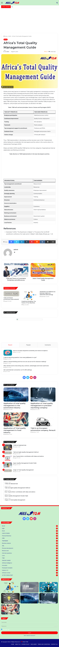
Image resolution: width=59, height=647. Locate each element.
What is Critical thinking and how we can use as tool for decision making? (25, 361)
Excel (3, 530)
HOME (12, 644)
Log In (29, 632)
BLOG (10, 36)
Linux (3, 555)
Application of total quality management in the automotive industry (15, 405)
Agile (3, 528)
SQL (3, 545)
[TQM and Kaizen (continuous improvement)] (11, 293)
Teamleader (5, 540)
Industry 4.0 (5, 570)
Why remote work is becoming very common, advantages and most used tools (26, 365)
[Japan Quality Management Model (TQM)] (8, 465)
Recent (10, 345)
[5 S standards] (48, 587)
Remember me (5, 629)
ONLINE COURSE (6, 560)
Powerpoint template (7, 567)
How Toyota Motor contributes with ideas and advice (28, 456)
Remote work (5, 550)
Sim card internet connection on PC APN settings (18, 370)
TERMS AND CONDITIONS (44, 644)
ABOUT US (17, 644)
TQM (3, 558)
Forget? (55, 626)
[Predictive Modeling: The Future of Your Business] (29, 295)
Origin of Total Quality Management (23, 470)
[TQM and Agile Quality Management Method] (8, 452)
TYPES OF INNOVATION (19, 445)
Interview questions (7, 553)
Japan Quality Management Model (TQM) (24, 463)
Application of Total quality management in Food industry (25, 6)
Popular (28, 345)
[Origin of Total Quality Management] (8, 470)
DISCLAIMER (34, 644)
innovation (4, 565)
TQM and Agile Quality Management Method (25, 452)
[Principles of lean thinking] (29, 587)
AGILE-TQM (25, 641)
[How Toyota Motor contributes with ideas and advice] (8, 458)
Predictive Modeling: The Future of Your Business (29, 302)
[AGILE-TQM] (12, 2)
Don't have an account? (29, 635)
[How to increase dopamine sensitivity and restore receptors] (8, 353)
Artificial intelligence (7, 563)
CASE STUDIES (6, 533)
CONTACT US (54, 644)
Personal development (7, 548)
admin (7, 51)
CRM (3, 538)
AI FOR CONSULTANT (7, 575)
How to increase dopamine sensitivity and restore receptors (30, 350)
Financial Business (6, 535)
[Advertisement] (29, 21)
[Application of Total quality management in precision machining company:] (43, 395)
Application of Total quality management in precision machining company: (42, 405)
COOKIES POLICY (25, 644)
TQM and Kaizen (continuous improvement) (11, 298)
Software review (6, 572)
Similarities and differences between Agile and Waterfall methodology (47, 293)
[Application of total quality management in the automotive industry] (16, 395)
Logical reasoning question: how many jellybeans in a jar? (20, 357)
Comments (48, 345)
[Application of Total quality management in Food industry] (16, 419)
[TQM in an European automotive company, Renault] (43, 419)
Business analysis (6, 543)
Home (6, 36)
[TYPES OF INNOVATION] (8, 447)
